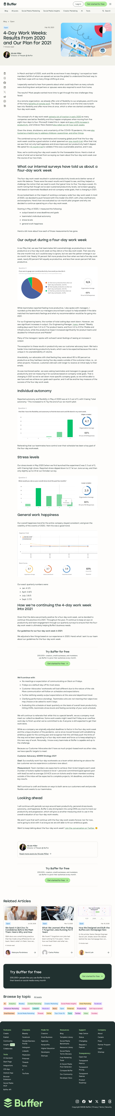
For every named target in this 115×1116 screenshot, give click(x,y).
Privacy (95, 1107)
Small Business (46, 1037)
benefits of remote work (39, 103)
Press (100, 1041)
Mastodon (26, 1055)
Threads (25, 1062)
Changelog (83, 1041)
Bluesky (25, 1033)
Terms (101, 1107)
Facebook (26, 1037)
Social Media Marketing (31, 11)
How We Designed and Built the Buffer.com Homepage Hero (94, 929)
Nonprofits (45, 1045)
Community (7, 1041)
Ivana (75, 324)
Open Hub (83, 1057)
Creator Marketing (70, 11)
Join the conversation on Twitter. (80, 828)
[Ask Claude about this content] (4, 106)
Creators (44, 1033)
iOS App (6, 1069)
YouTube (25, 1073)
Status (81, 1037)
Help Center (83, 1033)
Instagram (26, 1047)
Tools (88, 11)
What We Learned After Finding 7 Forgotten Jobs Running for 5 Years (57, 930)
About (100, 1033)
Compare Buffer (66, 1071)
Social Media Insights (51, 11)
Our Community (66, 1074)
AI (82, 11)
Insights (8, 1045)
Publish (6, 1037)
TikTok (24, 1066)
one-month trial (76, 141)
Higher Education (48, 1048)
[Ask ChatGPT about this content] (4, 101)
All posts (15, 11)
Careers (101, 1037)
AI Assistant (8, 1058)
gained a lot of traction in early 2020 (65, 116)
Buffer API (7, 1090)
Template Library (66, 1037)
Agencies (44, 1041)
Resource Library (66, 1047)
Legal (100, 1048)
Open (12, 21)
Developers (45, 1052)
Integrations (8, 1065)
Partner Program (104, 1045)
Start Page (7, 1062)
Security (108, 1107)
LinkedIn (25, 1051)
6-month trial (37, 147)
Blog (6, 11)
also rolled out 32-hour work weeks (68, 125)
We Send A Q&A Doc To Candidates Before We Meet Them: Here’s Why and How (19, 930)
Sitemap (101, 1052)
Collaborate (7, 1049)
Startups (44, 1056)
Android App (8, 1073)
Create (6, 1033)
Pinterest (25, 1059)
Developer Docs (66, 1078)
